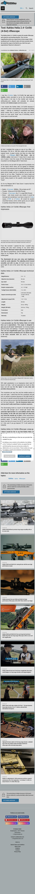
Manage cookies (9, 456)
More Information (7, 452)
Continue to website (24, 456)
